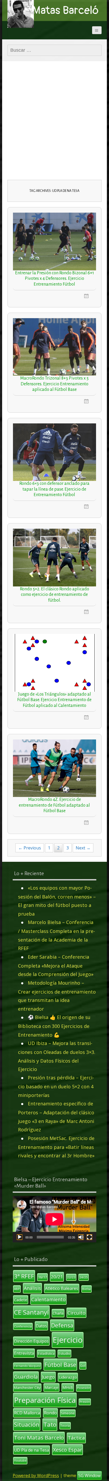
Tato (49, 1424)
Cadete (20, 1299)
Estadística (46, 1353)
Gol (82, 1365)
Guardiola (26, 1376)
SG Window (89, 1475)
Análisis (32, 1288)
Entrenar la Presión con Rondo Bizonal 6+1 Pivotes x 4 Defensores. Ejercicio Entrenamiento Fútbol (54, 279)
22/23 (71, 1277)
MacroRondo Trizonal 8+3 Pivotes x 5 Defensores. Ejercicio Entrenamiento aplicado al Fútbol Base (54, 384)
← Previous (29, 848)
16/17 (42, 1277)
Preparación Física (45, 1400)
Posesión (83, 1388)
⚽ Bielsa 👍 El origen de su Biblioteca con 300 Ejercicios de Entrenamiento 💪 (54, 1026)
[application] (54, 1219)
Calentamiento (48, 1299)
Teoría (65, 1425)
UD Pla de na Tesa (31, 1450)
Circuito (76, 1313)
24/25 (83, 1277)
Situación (26, 1424)
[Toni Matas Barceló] (20, 14)
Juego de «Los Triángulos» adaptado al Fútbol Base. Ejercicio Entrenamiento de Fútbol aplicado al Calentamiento (54, 700)
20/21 (57, 1277)
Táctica (76, 1437)
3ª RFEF (24, 1276)
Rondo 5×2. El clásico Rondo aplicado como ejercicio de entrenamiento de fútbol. (54, 595)
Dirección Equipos (31, 1341)
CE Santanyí (31, 1312)
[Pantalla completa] (89, 1237)
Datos (41, 1326)
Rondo (50, 1413)
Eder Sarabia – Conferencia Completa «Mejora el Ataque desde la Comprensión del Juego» (55, 966)
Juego (48, 1376)
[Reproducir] (19, 1237)
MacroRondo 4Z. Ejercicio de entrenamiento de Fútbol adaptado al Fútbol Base (54, 805)
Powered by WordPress (36, 1475)
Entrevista (24, 1353)
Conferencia (23, 1326)
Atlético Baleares (61, 1288)
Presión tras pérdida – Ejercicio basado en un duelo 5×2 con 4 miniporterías (56, 1086)
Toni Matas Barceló (54, 10)
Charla (58, 1313)
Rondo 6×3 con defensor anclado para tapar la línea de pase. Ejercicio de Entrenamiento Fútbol (54, 489)
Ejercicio (68, 1340)
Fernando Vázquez (27, 1366)
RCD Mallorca (27, 1413)
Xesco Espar (67, 1449)
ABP (17, 1289)
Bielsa (86, 1289)
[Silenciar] (81, 1237)
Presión (85, 1402)
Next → (83, 848)
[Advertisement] (54, 123)
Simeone (68, 1413)
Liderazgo (68, 1377)
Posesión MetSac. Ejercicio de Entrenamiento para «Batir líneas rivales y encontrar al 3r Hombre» (56, 1147)
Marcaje (51, 1387)
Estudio (64, 1353)
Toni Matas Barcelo (39, 1437)
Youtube (20, 1460)
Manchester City (27, 1387)
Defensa (62, 1325)
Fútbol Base (60, 1364)
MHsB (67, 1387)
